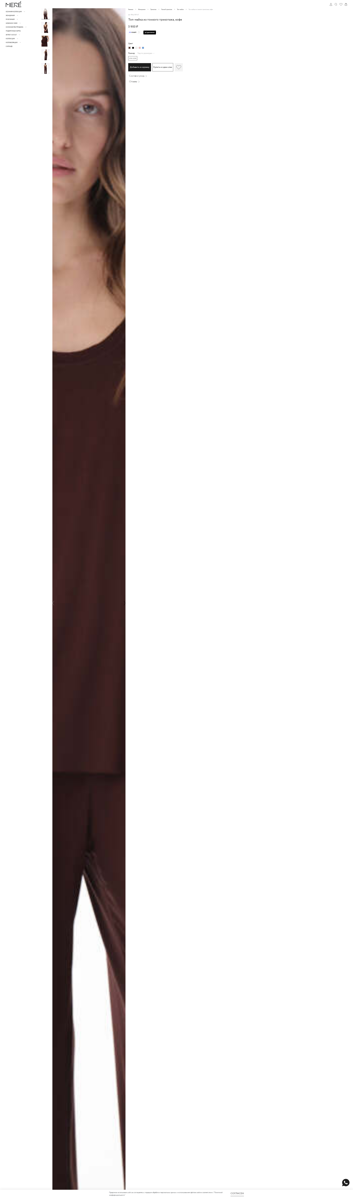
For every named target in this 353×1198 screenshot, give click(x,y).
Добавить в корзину (139, 67)
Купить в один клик (162, 67)
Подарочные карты (13, 31)
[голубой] (143, 48)
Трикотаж (153, 10)
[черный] (133, 48)
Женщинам (141, 10)
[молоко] (136, 48)
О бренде (9, 46)
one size (132, 58)
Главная (130, 10)
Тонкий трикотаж (166, 10)
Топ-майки (180, 10)
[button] (45, 9)
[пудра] (140, 48)
